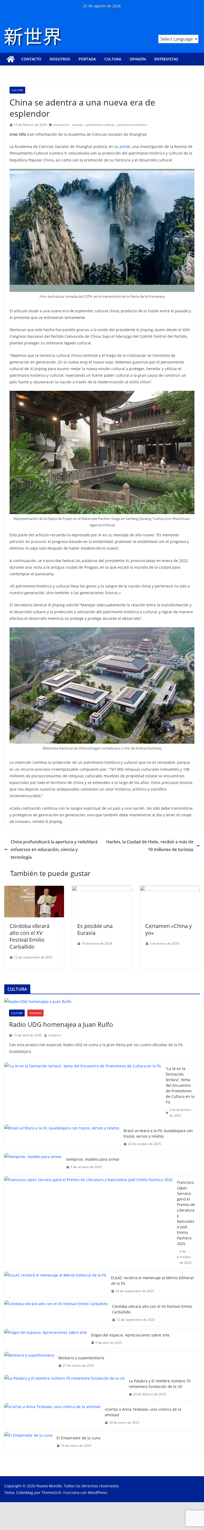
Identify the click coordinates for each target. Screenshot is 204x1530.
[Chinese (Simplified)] (183, 31)
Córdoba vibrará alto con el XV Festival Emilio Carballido (29, 936)
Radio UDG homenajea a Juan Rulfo (61, 1024)
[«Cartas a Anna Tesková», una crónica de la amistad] (52, 1416)
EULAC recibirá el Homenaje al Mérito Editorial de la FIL (152, 1280)
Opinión (138, 59)
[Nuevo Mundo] (10, 59)
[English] (189, 31)
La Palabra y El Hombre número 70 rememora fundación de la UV (159, 1383)
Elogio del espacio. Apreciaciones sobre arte (130, 1335)
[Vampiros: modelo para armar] (33, 1163)
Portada (87, 59)
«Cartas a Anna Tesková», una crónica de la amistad (143, 1412)
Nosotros (60, 59)
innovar (77, 124)
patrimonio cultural (100, 124)
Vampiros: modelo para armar (93, 1159)
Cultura (112, 59)
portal (125, 146)
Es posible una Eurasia (95, 929)
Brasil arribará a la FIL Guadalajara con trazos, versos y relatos (158, 1133)
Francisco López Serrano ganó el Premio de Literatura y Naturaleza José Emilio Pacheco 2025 (186, 1213)
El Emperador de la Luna (78, 1437)
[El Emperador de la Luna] (28, 1442)
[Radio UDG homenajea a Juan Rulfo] (102, 1001)
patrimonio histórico (132, 124)
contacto (54, 1035)
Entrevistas (166, 59)
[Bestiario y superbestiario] (29, 1362)
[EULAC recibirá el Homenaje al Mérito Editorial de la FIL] (55, 1284)
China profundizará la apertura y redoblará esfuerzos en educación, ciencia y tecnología (54, 849)
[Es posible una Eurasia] (102, 889)
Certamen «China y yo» (168, 929)
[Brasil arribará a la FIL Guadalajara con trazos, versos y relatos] (61, 1137)
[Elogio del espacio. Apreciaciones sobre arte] (45, 1339)
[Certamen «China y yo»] (170, 889)
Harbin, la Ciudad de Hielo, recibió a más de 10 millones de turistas (149, 845)
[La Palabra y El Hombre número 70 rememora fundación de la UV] (64, 1387)
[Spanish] (196, 31)
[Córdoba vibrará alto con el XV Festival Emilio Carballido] (34, 889)
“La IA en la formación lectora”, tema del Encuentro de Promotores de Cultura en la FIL (180, 1085)
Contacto (31, 59)
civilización (61, 124)
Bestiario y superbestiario (81, 1357)
